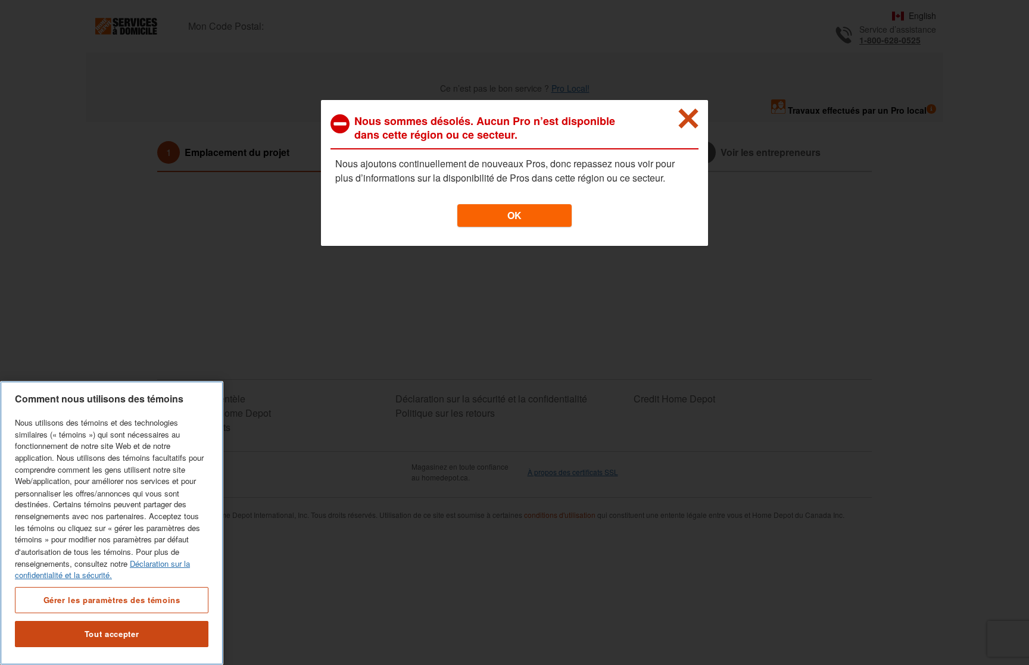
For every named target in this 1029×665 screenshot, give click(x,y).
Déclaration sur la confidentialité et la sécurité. (102, 568)
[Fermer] (688, 118)
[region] (111, 523)
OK (514, 215)
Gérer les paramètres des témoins (111, 599)
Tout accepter (112, 633)
